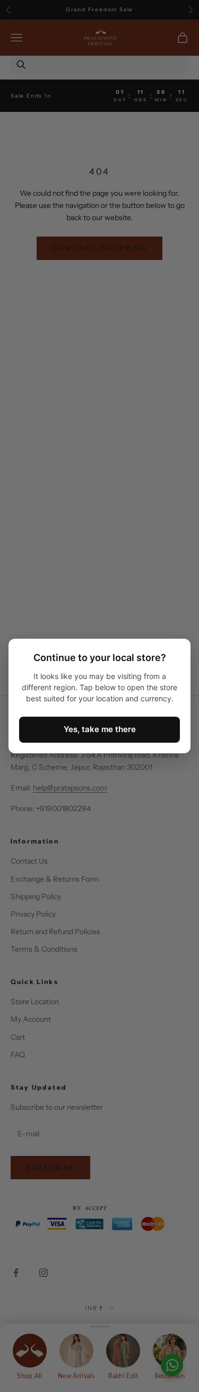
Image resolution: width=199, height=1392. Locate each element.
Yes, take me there (100, 729)
